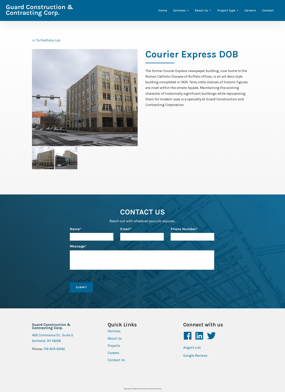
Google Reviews (195, 355)
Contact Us (116, 360)
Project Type (226, 10)
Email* (125, 229)
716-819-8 (51, 349)
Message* (78, 246)
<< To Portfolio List (46, 40)
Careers (250, 10)
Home (162, 10)
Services (179, 10)
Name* (75, 229)
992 (62, 349)
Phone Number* (184, 229)
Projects (114, 345)
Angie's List (192, 347)
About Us (201, 10)
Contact (268, 10)
